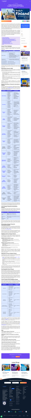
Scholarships (17, 394)
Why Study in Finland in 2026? (6, 38)
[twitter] (27, 21)
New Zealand (24, 392)
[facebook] (23, 21)
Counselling (17, 388)
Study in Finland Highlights (6, 37)
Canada (24, 388)
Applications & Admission (18, 393)
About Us (10, 387)
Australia (24, 391)
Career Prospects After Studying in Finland (7, 43)
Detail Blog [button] (16, 3)
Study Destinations (25, 386)
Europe (23, 393)
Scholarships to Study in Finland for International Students (9, 40)
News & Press (10, 389)
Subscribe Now (23, 382)
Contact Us (13, 356)
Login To (24, 395)
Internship (17, 395)
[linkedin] (26, 21)
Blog (13, 3)
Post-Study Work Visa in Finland (6, 42)
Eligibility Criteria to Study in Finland (7, 41)
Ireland (23, 390)
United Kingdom (24, 389)
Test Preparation (18, 389)
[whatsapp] (22, 21)
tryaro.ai (24, 398)
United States (24, 387)
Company (10, 386)
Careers (10, 388)
